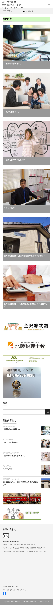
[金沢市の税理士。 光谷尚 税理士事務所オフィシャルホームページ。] (12, 6)
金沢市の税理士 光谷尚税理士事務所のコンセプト (24, 256)
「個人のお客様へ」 (12, 112)
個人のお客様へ (8, 439)
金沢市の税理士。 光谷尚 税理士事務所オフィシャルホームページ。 (30, 601)
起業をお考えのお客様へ (11, 453)
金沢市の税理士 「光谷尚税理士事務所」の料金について (26, 305)
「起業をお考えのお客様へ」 (15, 160)
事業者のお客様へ (9, 426)
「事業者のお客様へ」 (13, 64)
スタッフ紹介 (9, 208)
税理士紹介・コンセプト (11, 479)
